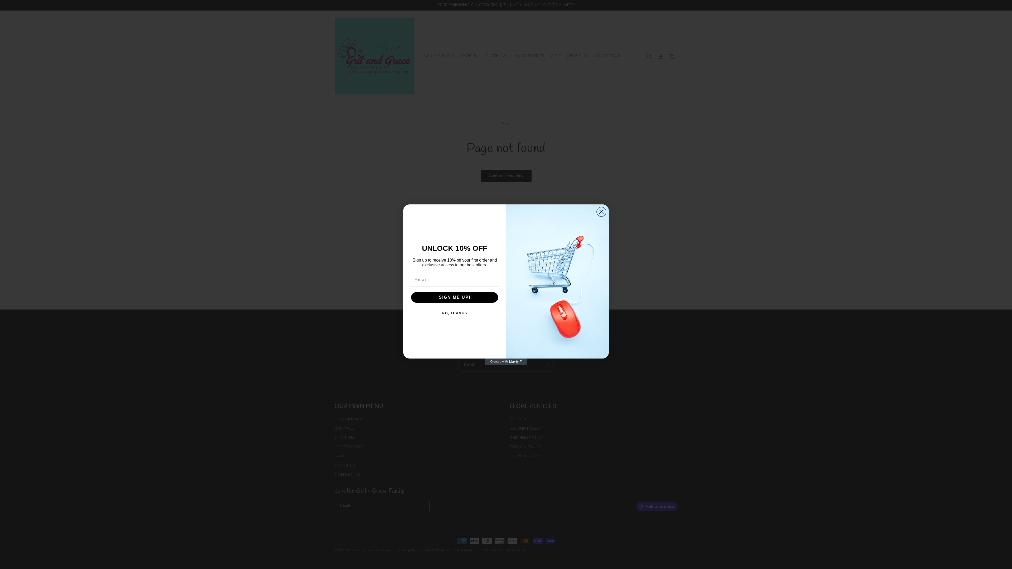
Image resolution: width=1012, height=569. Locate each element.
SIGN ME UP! (455, 297)
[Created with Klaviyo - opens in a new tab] (506, 362)
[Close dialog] (601, 212)
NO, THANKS (454, 313)
